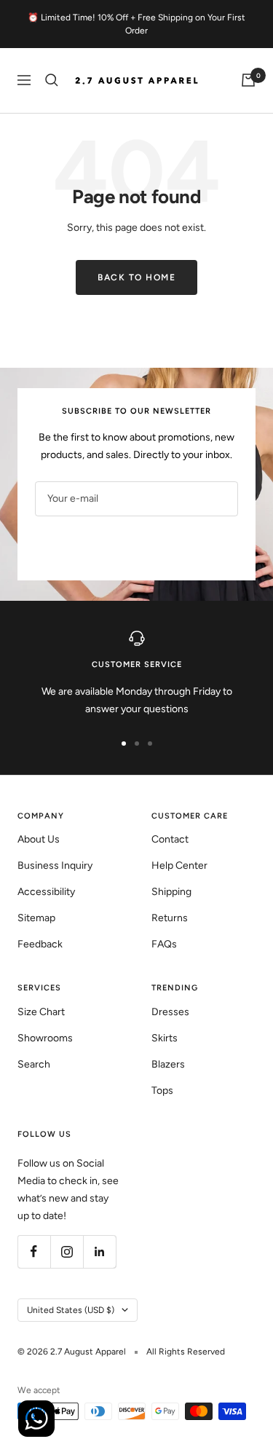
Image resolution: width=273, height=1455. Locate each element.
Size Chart (41, 1012)
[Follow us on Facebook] (33, 1251)
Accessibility (46, 892)
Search (33, 1064)
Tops (162, 1090)
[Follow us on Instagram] (66, 1251)
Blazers (168, 1064)
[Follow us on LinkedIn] (99, 1251)
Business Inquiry (54, 865)
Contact (170, 839)
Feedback (40, 944)
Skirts (164, 1038)
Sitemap (36, 918)
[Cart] (248, 80)
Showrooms (45, 1038)
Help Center (179, 865)
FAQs (164, 944)
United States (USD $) (70, 1310)
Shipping (171, 892)
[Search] (51, 80)
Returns (169, 918)
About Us (38, 839)
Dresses (170, 1012)
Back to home (136, 277)
